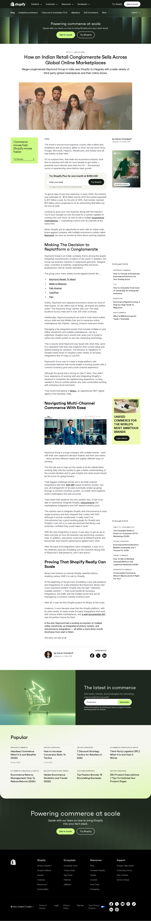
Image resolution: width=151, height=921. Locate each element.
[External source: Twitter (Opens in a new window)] (98, 655)
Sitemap (80, 905)
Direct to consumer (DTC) (123, 527)
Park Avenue (55, 288)
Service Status (123, 880)
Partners (67, 880)
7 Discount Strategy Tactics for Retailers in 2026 (89, 754)
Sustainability (42, 889)
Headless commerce (19, 747)
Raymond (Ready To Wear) (62, 279)
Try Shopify (117, 4)
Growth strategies (52, 747)
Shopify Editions (44, 870)
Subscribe (124, 702)
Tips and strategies (121, 541)
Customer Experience (86, 771)
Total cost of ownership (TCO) (54, 12)
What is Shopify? (44, 865)
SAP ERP (70, 485)
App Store (68, 875)
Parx (51, 297)
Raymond (49, 235)
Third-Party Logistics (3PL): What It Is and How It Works (125, 754)
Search (134, 12)
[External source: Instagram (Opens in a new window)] (128, 904)
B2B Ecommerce (91, 12)
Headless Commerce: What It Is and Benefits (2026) (23, 754)
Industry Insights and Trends (56, 771)
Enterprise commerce (122, 270)
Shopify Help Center (125, 865)
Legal (56, 905)
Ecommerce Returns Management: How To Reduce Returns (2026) (23, 778)
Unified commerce (120, 555)
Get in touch (132, 4)
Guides (93, 875)
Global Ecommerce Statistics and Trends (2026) (55, 778)
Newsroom (42, 884)
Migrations (75, 12)
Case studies (79, 52)
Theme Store (69, 870)
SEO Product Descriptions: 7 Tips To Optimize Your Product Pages (124, 778)
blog (68, 52)
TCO (115, 284)
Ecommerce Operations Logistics (124, 747)
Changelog (94, 889)
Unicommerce (87, 502)
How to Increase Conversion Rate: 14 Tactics (55, 754)
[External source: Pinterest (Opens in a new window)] (117, 909)
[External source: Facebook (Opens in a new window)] (92, 655)
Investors (41, 880)
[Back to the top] (13, 862)
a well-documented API (93, 614)
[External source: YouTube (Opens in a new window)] (122, 904)
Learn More (122, 438)
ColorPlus (54, 292)
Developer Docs (71, 865)
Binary (73, 391)
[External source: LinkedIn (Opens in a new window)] (104, 655)
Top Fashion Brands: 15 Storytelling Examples (89, 776)
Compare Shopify (97, 870)
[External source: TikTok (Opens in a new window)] (134, 904)
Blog (13, 12)
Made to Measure (58, 284)
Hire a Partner (122, 875)
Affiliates (67, 884)
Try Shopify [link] (96, 182)
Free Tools (94, 884)
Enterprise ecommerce (28, 12)
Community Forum (124, 870)
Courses (93, 880)
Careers (40, 875)
